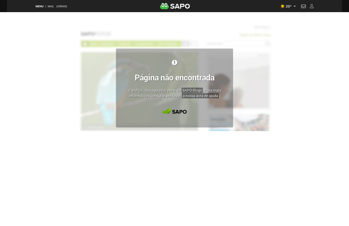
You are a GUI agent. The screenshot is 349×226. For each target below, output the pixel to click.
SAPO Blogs (192, 90)
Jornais (61, 6)
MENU (39, 6)
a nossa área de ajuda (200, 95)
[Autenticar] (303, 7)
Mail (51, 6)
